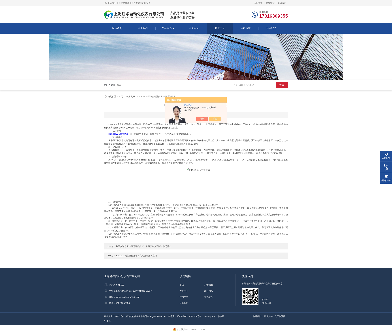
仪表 (119, 85)
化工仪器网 (280, 316)
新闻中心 (194, 28)
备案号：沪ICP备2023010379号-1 (184, 316)
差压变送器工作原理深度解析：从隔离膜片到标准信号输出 (144, 246)
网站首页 (117, 28)
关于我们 (143, 28)
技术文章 (220, 28)
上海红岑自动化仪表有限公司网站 (132, 3)
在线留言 (270, 3)
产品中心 (167, 28)
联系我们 (282, 3)
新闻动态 (208, 291)
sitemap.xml (209, 316)
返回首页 (258, 3)
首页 (121, 96)
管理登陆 (257, 316)
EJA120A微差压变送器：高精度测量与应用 (136, 255)
